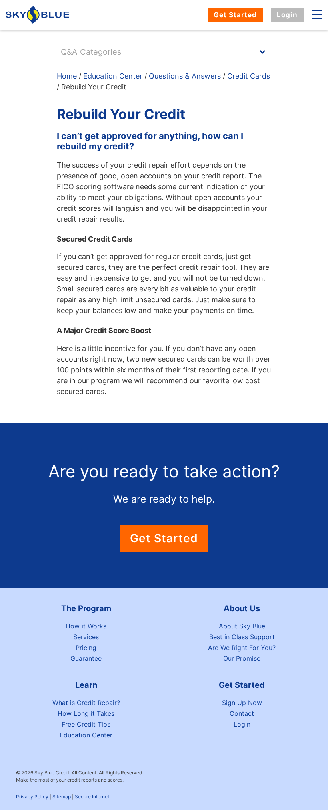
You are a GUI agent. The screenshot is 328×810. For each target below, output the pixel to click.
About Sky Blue (242, 626)
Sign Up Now (242, 703)
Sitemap (61, 797)
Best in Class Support (242, 637)
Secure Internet (92, 797)
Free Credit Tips (86, 724)
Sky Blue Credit (38, 15)
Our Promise (241, 658)
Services (86, 637)
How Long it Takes (86, 713)
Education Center (112, 76)
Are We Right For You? (242, 648)
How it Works (86, 626)
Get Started (235, 15)
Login (287, 15)
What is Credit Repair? (86, 703)
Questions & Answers (185, 76)
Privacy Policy (32, 797)
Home (67, 76)
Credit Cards (248, 76)
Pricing (86, 648)
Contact (242, 713)
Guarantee (86, 658)
